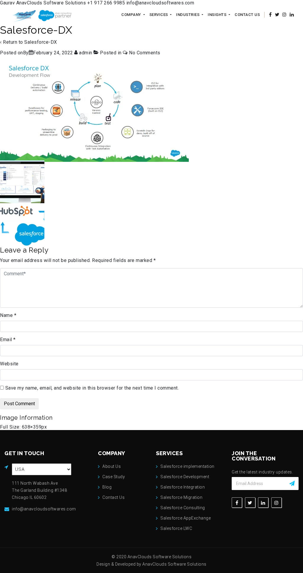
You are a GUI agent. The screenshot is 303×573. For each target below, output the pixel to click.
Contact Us (247, 14)
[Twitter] (250, 502)
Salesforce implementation (187, 466)
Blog (107, 487)
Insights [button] (218, 14)
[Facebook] (237, 502)
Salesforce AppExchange (185, 518)
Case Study (113, 476)
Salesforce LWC (176, 528)
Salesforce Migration (181, 497)
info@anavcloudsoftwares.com (160, 3)
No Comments (144, 53)
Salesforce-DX (40, 42)
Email (8, 339)
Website (9, 364)
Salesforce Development (184, 476)
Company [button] (131, 14)
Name (8, 315)
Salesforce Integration (182, 487)
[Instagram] (276, 502)
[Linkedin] (263, 502)
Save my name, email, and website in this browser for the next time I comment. (92, 388)
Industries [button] (188, 14)
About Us (111, 466)
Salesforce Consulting (182, 507)
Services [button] (159, 14)
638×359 (32, 427)
